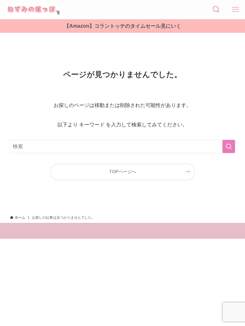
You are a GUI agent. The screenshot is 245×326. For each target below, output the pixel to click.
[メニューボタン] (235, 9)
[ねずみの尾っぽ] (33, 9)
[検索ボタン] (216, 9)
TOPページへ (122, 171)
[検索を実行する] (228, 146)
